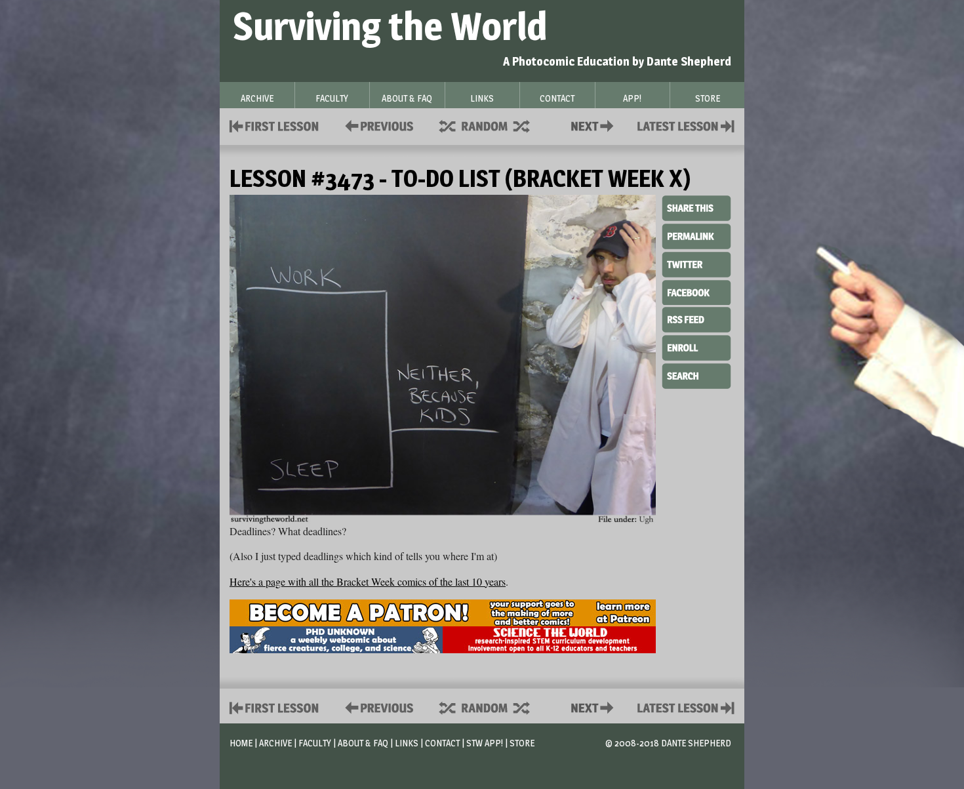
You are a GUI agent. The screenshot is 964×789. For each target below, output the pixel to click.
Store (522, 742)
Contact (595, 125)
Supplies (493, 125)
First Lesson (274, 125)
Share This (696, 208)
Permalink (696, 236)
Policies (376, 125)
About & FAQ (363, 742)
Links (406, 742)
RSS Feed (696, 319)
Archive (275, 742)
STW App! (484, 742)
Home (241, 742)
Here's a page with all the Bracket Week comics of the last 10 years (368, 581)
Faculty (314, 742)
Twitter (696, 263)
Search (696, 374)
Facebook (696, 291)
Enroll (696, 346)
